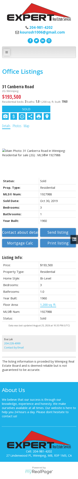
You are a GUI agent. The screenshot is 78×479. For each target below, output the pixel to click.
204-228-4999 (12, 343)
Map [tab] (26, 125)
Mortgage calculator (20, 243)
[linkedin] (42, 40)
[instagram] (48, 40)
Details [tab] (6, 125)
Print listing (58, 243)
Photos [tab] (17, 125)
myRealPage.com (39, 472)
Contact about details (20, 232)
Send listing (57, 232)
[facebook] (30, 40)
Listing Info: (12, 257)
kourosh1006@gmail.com (42, 32)
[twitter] (36, 40)
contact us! (9, 416)
